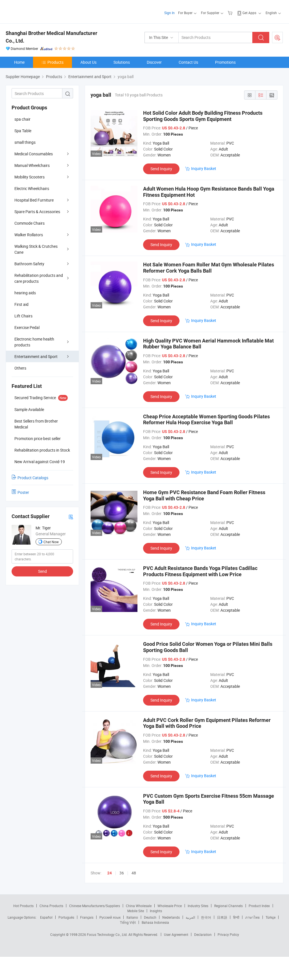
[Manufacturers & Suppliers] (42, 11)
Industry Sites (198, 905)
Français (86, 917)
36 (121, 873)
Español (46, 917)
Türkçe (270, 917)
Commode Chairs (29, 223)
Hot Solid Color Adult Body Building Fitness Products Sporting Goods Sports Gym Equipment (202, 116)
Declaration (203, 934)
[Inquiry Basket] (231, 12)
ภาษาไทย (252, 917)
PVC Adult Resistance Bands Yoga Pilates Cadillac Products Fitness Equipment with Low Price (200, 571)
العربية (190, 917)
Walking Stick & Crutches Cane (36, 249)
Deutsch (150, 917)
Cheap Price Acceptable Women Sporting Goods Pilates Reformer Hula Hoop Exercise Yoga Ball (206, 420)
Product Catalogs (32, 477)
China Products (51, 905)
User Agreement (176, 934)
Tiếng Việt (128, 922)
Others (20, 368)
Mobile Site (135, 911)
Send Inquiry (161, 168)
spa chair (22, 119)
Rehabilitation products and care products (38, 278)
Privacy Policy (228, 934)
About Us (88, 62)
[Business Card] (71, 516)
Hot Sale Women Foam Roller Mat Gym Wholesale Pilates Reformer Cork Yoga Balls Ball (208, 268)
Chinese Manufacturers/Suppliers (94, 905)
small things (25, 142)
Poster (23, 492)
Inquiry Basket (203, 168)
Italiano (132, 917)
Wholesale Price (169, 905)
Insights (156, 911)
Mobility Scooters (29, 177)
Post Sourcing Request (277, 37)
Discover (154, 62)
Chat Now (51, 542)
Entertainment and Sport (36, 356)
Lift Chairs (23, 316)
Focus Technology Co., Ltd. (107, 934)
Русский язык (110, 917)
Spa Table (22, 130)
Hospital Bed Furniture (34, 200)
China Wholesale (139, 905)
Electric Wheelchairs (31, 188)
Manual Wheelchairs (32, 165)
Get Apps (249, 12)
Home (19, 62)
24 (109, 873)
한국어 (206, 917)
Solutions (121, 62)
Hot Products (23, 905)
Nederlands (171, 917)
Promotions (225, 62)
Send (42, 571)
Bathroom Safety (29, 263)
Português (66, 917)
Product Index (259, 905)
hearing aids (25, 292)
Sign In (169, 12)
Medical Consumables (33, 153)
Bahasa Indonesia (155, 922)
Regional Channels (228, 905)
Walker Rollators (28, 234)
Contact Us (188, 62)
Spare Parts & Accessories (37, 211)
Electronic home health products (34, 342)
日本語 (222, 917)
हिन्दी (236, 917)
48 (134, 873)
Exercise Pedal (27, 327)
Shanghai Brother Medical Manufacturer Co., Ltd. (51, 37)
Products (55, 62)
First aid (21, 304)
